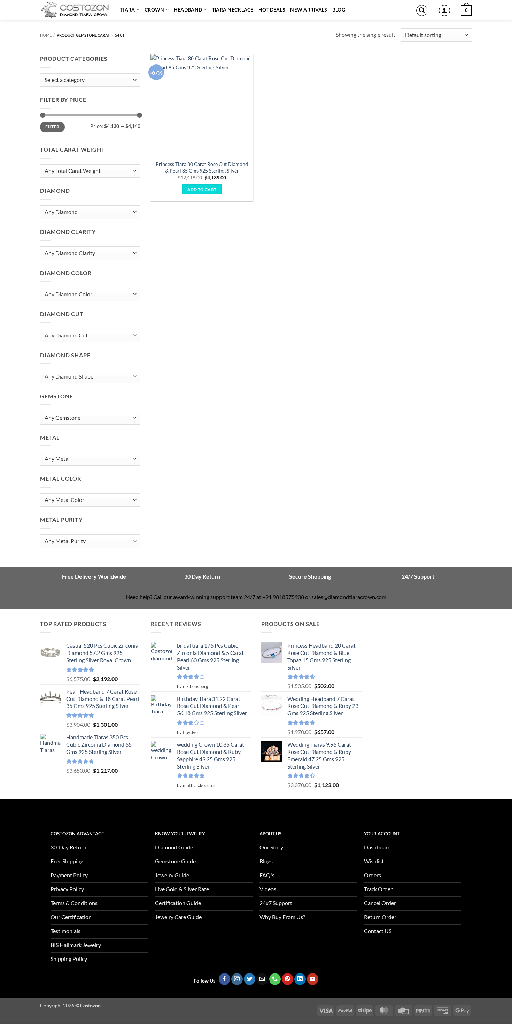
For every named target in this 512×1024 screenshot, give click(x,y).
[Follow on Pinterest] (287, 979)
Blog (338, 10)
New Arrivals (308, 10)
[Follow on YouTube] (312, 979)
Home (46, 35)
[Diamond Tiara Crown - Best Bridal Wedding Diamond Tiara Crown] (75, 10)
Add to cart (202, 189)
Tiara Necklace (233, 10)
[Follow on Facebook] (224, 979)
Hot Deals (272, 10)
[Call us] (275, 979)
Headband (188, 10)
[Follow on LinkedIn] (300, 979)
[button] (421, 10)
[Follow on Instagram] (237, 979)
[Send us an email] (262, 979)
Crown (154, 10)
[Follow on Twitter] (249, 979)
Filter (52, 126)
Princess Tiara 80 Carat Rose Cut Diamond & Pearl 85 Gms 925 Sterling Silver (202, 167)
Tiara (127, 10)
